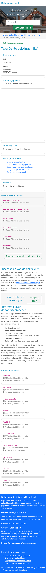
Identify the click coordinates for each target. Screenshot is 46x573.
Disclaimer (23, 570)
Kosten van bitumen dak (16, 172)
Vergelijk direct (34, 299)
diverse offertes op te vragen (28, 283)
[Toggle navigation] (42, 3)
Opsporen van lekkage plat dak (19, 164)
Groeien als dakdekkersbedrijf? (14, 523)
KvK (4, 59)
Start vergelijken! (23, 27)
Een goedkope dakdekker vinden (20, 169)
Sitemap (26, 567)
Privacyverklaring (10, 570)
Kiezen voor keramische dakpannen (21, 167)
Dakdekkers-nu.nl (10, 2)
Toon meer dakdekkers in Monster (23, 256)
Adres (5, 66)
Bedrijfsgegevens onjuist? (13, 43)
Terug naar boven (37, 567)
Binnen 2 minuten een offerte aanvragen (18, 543)
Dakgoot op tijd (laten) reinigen (17, 563)
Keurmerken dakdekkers (17, 162)
